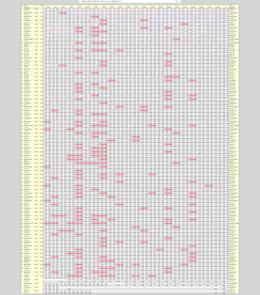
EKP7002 (26, 266)
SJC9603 (26, 236)
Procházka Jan (27, 174)
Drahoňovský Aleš (28, 125)
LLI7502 (26, 202)
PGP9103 (26, 225)
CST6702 (26, 255)
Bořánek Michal (28, 99)
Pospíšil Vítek (27, 140)
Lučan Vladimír (27, 118)
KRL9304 (26, 71)
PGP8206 (26, 176)
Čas (37, 5)
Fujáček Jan (27, 279)
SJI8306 (26, 138)
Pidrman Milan (27, 121)
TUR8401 (26, 86)
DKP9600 (26, 82)
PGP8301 (26, 63)
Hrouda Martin (27, 185)
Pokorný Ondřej (28, 167)
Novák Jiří (26, 46)
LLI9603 (26, 22)
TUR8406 (26, 108)
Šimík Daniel (27, 230)
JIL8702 (26, 67)
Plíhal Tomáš (27, 148)
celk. (49, 5)
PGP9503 (26, 135)
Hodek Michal (27, 208)
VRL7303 (26, 277)
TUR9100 (26, 26)
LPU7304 (26, 270)
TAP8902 (26, 183)
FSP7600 (26, 206)
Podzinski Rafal (28, 159)
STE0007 (26, 101)
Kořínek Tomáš (27, 58)
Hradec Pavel (27, 31)
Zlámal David (27, 234)
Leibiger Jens (27, 257)
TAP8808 (26, 210)
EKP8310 (26, 123)
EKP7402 (26, 104)
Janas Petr (26, 178)
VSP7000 (26, 262)
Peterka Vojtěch (28, 200)
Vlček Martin (27, 212)
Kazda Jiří (26, 76)
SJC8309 (26, 112)
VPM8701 (26, 228)
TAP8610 (26, 244)
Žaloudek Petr (27, 110)
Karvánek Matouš (28, 197)
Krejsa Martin (27, 114)
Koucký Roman (28, 283)
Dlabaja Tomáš (27, 16)
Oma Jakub (27, 50)
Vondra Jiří (26, 204)
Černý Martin (27, 182)
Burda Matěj (27, 35)
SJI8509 (26, 150)
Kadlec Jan (26, 136)
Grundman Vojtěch (28, 39)
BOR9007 (26, 59)
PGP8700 (26, 89)
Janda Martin (27, 215)
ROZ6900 (26, 232)
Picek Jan (26, 144)
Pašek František (28, 245)
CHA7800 (26, 221)
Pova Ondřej (27, 69)
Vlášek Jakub (27, 189)
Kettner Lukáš (27, 27)
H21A (120, 1)
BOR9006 (26, 198)
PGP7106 (26, 180)
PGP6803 (26, 142)
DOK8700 (26, 153)
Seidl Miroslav (27, 103)
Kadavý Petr (27, 219)
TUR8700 (26, 195)
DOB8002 (26, 217)
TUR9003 (26, 14)
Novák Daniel (27, 151)
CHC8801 (26, 41)
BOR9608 (26, 37)
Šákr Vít (26, 73)
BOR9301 (26, 74)
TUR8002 (26, 52)
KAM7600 (26, 247)
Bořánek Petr (27, 260)
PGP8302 (26, 274)
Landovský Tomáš (28, 223)
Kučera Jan (27, 95)
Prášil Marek (27, 9)
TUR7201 (26, 127)
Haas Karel (26, 268)
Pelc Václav (27, 253)
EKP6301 (26, 285)
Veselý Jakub (27, 133)
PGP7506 (26, 168)
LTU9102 (26, 172)
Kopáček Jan (27, 155)
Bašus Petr (26, 291)
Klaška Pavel (27, 163)
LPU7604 (26, 93)
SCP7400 (26, 292)
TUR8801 (26, 33)
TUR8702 (26, 213)
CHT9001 (26, 116)
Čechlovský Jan (28, 238)
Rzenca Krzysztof (28, 42)
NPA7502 (26, 48)
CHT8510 (26, 157)
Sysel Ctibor (27, 88)
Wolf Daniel (26, 24)
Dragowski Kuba (28, 12)
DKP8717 (26, 131)
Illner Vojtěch (27, 80)
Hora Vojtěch (27, 61)
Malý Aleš (26, 65)
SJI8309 (26, 289)
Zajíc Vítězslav (27, 242)
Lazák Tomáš (27, 170)
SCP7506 (26, 281)
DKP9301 (26, 165)
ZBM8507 (26, 56)
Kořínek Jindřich (28, 106)
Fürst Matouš (27, 20)
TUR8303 (26, 18)
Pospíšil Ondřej (27, 129)
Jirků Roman (27, 287)
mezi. (46, 5)
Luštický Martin (27, 193)
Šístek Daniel (27, 249)
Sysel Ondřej (27, 272)
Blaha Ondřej (27, 264)
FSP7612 (26, 187)
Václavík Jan (27, 227)
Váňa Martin (27, 84)
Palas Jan (26, 54)
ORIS (177, 1)
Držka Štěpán (27, 91)
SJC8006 (26, 78)
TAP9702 (26, 191)
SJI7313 (26, 10)
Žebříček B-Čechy (105, 1)
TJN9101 (26, 146)
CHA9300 (26, 240)
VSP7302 (26, 97)
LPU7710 (26, 119)
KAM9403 (26, 29)
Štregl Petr (26, 276)
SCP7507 (26, 251)
